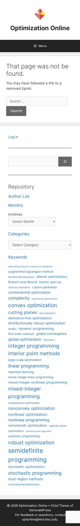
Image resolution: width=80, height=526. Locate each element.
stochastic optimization (26, 467)
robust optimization (31, 442)
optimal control (57, 425)
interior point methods (34, 353)
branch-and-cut (50, 282)
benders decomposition (21, 277)
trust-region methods (25, 479)
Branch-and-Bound (22, 282)
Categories (18, 233)
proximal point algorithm (38, 431)
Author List (18, 196)
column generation (44, 287)
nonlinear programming (28, 420)
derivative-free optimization (30, 318)
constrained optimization (44, 298)
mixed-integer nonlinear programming (37, 382)
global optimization (24, 339)
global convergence (51, 334)
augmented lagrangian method (30, 271)
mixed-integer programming (24, 392)
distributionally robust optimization (36, 323)
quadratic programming (24, 436)
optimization (16, 431)
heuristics (49, 339)
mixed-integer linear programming (30, 377)
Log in (13, 137)
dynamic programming (36, 328)
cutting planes (22, 312)
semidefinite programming (27, 455)
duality (12, 328)
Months (15, 205)
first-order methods (21, 333)
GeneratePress (40, 510)
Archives (15, 214)
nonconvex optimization (31, 408)
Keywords (17, 257)
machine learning (21, 372)
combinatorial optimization (29, 292)
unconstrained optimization (23, 484)
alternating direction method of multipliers (30, 266)
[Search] (65, 162)
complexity (19, 298)
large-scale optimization (24, 360)
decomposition (47, 313)
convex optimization (32, 305)
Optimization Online (40, 28)
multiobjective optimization (24, 402)
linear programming (28, 366)
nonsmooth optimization (27, 425)
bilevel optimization (52, 276)
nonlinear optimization (27, 414)
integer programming (33, 346)
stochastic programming (35, 473)
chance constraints (19, 287)
